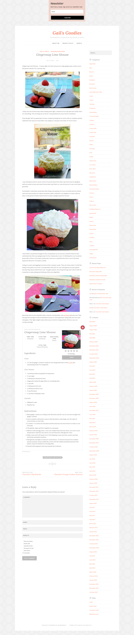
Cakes (91, 96)
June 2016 (92, 560)
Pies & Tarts (44, 51)
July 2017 (92, 507)
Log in (91, 602)
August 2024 (93, 325)
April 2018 (92, 471)
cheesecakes (93, 112)
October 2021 (93, 354)
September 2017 (94, 499)
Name (25, 522)
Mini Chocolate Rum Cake (101, 293)
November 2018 (94, 442)
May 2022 (92, 334)
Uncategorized (93, 249)
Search (79, 43)
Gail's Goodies (67, 33)
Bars (90, 68)
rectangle (66, 315)
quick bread (92, 213)
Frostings (92, 148)
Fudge (91, 156)
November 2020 (94, 398)
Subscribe (67, 18)
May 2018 (92, 467)
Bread (91, 76)
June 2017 (92, 511)
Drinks (91, 144)
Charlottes (92, 108)
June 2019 (92, 414)
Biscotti (91, 72)
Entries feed (92, 606)
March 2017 (92, 523)
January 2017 (93, 531)
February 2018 (93, 479)
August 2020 (93, 402)
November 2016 (94, 539)
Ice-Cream (92, 164)
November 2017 (94, 491)
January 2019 (93, 434)
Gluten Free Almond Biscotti (97, 267)
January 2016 (93, 580)
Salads (91, 217)
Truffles (91, 245)
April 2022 (92, 338)
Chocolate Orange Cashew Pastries (68, 474)
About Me (55, 43)
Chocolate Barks (94, 116)
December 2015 (94, 584)
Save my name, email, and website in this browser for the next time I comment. (28, 547)
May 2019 (92, 418)
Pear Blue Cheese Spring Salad (98, 275)
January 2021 (93, 390)
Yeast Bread (92, 257)
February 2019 (93, 430)
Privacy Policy (68, 43)
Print (72, 357)
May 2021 (92, 374)
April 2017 (92, 519)
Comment (27, 497)
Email (25, 529)
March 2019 (92, 426)
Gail (57, 60)
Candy (91, 100)
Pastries (91, 193)
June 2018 (92, 463)
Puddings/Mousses (58, 51)
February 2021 (93, 386)
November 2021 (94, 350)
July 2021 (92, 366)
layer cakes (92, 168)
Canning (91, 104)
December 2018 (94, 438)
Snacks (91, 233)
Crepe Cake (92, 132)
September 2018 (94, 451)
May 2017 (92, 515)
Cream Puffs (93, 128)
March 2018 (92, 475)
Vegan (91, 253)
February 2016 (93, 576)
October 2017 (93, 495)
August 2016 (93, 552)
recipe (70, 362)
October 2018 (93, 447)
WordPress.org (93, 614)
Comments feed (94, 610)
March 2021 (92, 382)
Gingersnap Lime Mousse (53, 457)
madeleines (92, 177)
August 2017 (93, 503)
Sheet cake (92, 225)
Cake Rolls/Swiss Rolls (95, 92)
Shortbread (92, 229)
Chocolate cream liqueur (102, 303)
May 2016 (92, 564)
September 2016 (94, 547)
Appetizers (92, 64)
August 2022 (93, 329)
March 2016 (92, 572)
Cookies (91, 120)
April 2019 (92, 422)
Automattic (87, 625)
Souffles (91, 237)
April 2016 (92, 568)
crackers (91, 124)
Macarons (92, 173)
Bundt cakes (93, 88)
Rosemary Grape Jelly (95, 271)
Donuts (91, 140)
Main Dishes (92, 181)
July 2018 (92, 459)
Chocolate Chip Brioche (31, 474)
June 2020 (92, 406)
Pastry (91, 197)
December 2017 (94, 487)
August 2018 (93, 455)
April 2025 (92, 321)
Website (26, 535)
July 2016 (92, 556)
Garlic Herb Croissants (95, 283)
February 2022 (93, 342)
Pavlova (91, 201)
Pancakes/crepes (94, 189)
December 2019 (94, 410)
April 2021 (92, 378)
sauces (91, 221)
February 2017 (93, 527)
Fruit (90, 152)
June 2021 (92, 370)
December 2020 (94, 394)
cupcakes (92, 136)
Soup (90, 241)
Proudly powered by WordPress (54, 625)
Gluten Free (92, 160)
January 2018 (93, 483)
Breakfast (92, 80)
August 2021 (93, 362)
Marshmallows (93, 185)
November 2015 (94, 588)
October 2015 (93, 592)
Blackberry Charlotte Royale (97, 279)
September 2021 (94, 358)
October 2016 (93, 543)
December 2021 (94, 346)
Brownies (92, 84)
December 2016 (94, 535)
